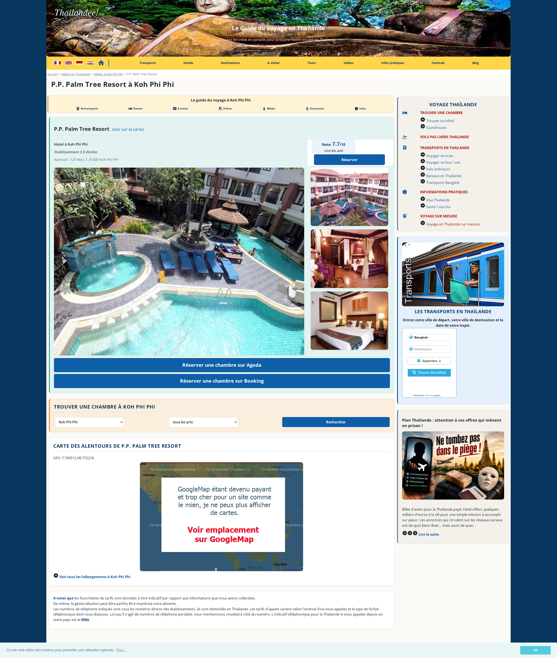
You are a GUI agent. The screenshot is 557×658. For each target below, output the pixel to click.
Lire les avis (333, 150)
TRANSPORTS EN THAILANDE (444, 147)
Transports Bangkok (442, 182)
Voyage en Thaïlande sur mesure (453, 224)
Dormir (135, 109)
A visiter (273, 63)
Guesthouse (436, 127)
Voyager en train (439, 155)
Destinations (230, 63)
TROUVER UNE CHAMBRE (441, 112)
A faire (225, 109)
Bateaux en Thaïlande (443, 175)
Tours (311, 63)
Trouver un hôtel (440, 120)
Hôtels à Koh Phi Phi (108, 74)
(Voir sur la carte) (128, 129)
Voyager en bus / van (443, 162)
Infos (360, 109)
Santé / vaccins (438, 206)
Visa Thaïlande (438, 200)
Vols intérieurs (438, 169)
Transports (147, 63)
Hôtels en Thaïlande (75, 74)
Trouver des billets (432, 372)
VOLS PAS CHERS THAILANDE (444, 137)
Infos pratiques (392, 63)
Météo (268, 109)
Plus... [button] (121, 650)
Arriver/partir (87, 109)
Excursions (314, 109)
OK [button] (535, 650)
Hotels (188, 63)
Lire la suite (429, 534)
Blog (475, 63)
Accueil (52, 74)
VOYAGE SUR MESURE (438, 216)
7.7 (336, 143)
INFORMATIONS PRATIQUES (444, 192)
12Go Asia (429, 395)
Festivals (438, 63)
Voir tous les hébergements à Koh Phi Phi (95, 576)
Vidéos (349, 63)
